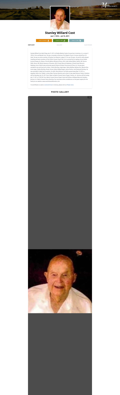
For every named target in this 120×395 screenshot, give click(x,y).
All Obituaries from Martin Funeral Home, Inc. (109, 9)
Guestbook (88, 45)
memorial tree (48, 85)
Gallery (59, 45)
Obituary (31, 45)
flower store (70, 85)
